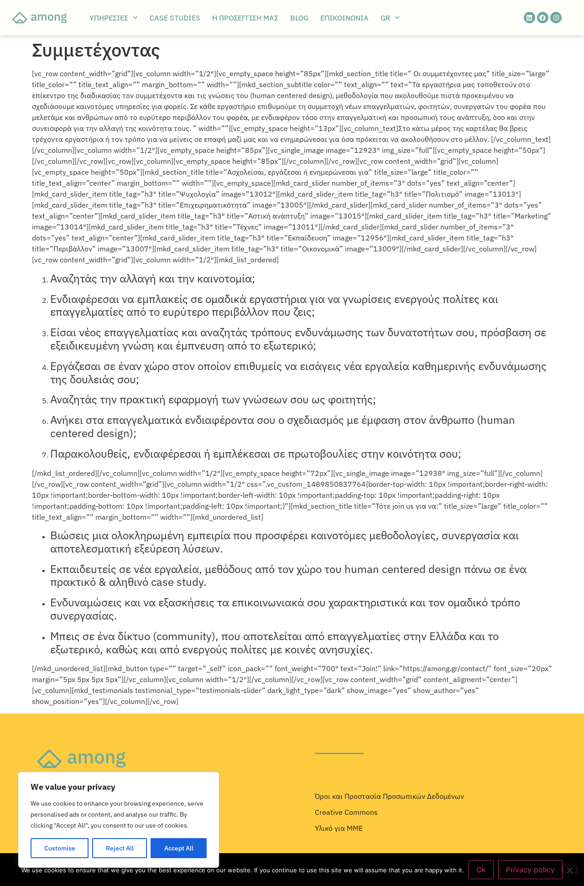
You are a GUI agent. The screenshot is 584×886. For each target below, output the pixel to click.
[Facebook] (542, 17)
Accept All (178, 848)
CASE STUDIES (175, 17)
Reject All (120, 848)
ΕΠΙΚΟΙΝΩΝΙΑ (344, 17)
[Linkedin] (529, 17)
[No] (569, 869)
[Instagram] (556, 17)
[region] (118, 820)
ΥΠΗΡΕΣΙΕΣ (108, 17)
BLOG (299, 17)
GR (385, 17)
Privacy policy (530, 869)
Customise (59, 848)
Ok (481, 869)
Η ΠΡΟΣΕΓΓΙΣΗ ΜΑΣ (245, 17)
